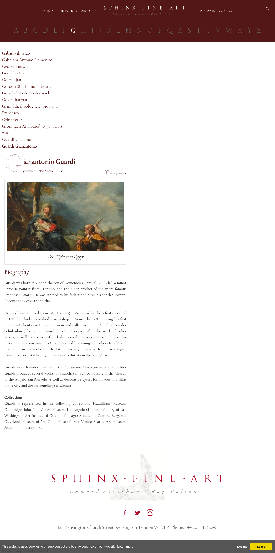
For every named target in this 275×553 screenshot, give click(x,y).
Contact (226, 10)
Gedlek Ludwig (15, 66)
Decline (242, 546)
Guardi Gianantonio (19, 146)
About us (88, 10)
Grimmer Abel (15, 119)
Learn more (125, 546)
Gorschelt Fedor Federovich (26, 93)
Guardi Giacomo (16, 139)
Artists (47, 10)
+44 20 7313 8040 (201, 527)
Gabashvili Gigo (16, 53)
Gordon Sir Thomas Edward (26, 86)
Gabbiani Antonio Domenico (27, 59)
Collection (67, 10)
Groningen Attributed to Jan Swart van (32, 129)
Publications (204, 10)
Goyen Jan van (14, 99)
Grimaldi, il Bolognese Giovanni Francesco (30, 110)
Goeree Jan (11, 79)
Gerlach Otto (13, 73)
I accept (260, 546)
